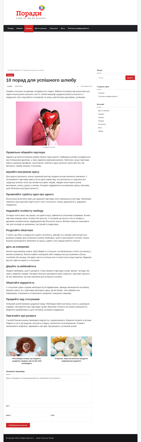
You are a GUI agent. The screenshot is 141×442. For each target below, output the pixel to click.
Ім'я (8, 406)
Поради (11, 28)
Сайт (52, 415)
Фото (63, 28)
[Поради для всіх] (30, 12)
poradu (9, 86)
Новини (20, 28)
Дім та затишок (41, 28)
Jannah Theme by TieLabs (45, 438)
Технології (54, 28)
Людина (29, 28)
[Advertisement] (70, 50)
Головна (10, 70)
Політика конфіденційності (78, 28)
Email (8, 415)
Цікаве (100, 131)
